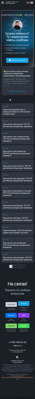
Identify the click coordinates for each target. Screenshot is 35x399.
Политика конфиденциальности (17, 375)
